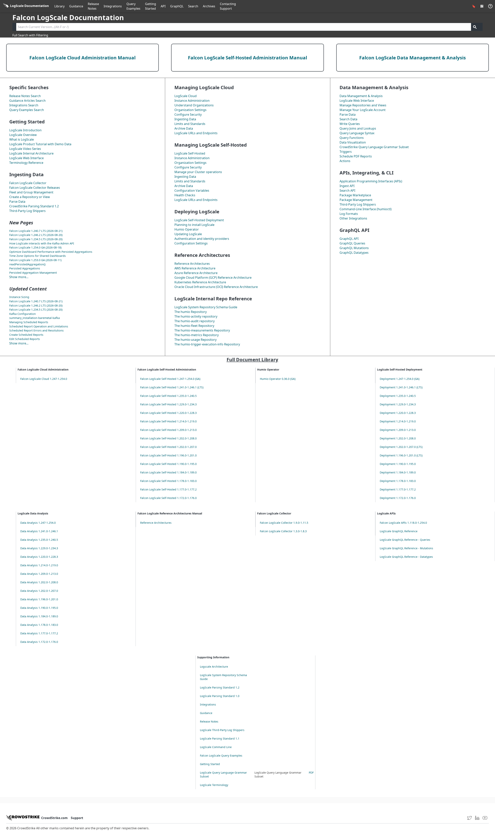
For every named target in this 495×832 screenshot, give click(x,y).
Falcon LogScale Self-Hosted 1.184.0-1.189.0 (168, 472)
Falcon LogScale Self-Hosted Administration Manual (247, 57)
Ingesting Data (185, 119)
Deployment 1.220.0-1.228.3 (398, 413)
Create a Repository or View (29, 197)
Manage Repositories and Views (363, 105)
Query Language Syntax (357, 133)
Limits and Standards (189, 124)
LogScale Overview (23, 135)
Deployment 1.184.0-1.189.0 (398, 472)
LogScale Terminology (214, 785)
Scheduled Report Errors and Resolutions (36, 330)
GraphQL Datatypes (354, 252)
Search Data (348, 119)
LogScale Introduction (25, 130)
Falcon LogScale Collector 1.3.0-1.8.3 (283, 531)
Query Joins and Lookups (358, 128)
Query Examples (133, 6)
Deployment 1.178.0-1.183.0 (398, 481)
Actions (345, 161)
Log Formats (349, 214)
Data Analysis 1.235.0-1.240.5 (39, 540)
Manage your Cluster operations (198, 172)
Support (77, 818)
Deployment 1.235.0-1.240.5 (398, 396)
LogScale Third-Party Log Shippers (222, 730)
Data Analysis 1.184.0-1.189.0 (39, 616)
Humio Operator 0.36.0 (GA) (277, 379)
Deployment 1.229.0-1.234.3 (398, 404)
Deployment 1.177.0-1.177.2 (398, 489)
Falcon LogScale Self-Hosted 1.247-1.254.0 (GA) (170, 379)
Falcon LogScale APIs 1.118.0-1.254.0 (403, 522)
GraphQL (176, 6)
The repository (195, 316)
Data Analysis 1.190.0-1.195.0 (39, 608)
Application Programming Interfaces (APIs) (371, 181)
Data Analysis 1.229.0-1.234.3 (39, 548)
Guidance (76, 6)
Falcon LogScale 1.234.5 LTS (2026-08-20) (35, 239)
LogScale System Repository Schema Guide (205, 307)
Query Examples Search (26, 110)
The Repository (190, 312)
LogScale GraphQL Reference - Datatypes (406, 557)
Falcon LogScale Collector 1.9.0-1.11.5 (284, 522)
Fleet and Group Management (31, 192)
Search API (347, 190)
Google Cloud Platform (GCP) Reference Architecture (213, 277)
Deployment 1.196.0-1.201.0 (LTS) (401, 455)
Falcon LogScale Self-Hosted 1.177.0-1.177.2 (168, 489)
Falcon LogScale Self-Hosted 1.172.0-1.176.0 (168, 498)
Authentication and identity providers (201, 239)
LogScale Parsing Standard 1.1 (219, 738)
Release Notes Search (25, 96)
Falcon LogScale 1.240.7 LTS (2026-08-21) (35, 231)
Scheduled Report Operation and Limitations (38, 326)
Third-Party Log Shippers (27, 211)
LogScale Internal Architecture (31, 153)
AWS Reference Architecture (194, 268)
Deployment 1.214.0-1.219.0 (398, 421)
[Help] (490, 6)
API (163, 6)
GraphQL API (349, 239)
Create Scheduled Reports (26, 335)
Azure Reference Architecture (196, 273)
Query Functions (352, 138)
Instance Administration (192, 100)
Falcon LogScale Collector (27, 183)
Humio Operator (186, 229)
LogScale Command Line (216, 747)
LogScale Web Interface (26, 158)
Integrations (113, 6)
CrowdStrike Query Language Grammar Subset (374, 147)
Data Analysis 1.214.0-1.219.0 (39, 565)
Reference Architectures (192, 263)
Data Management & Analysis (361, 96)
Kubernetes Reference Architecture (200, 282)
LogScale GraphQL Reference (398, 531)
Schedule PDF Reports (356, 156)
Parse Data (17, 201)
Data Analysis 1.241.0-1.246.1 (39, 531)
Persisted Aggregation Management (33, 272)
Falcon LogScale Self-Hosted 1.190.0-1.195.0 (168, 464)
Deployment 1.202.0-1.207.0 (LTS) (401, 447)
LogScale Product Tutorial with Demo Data (40, 144)
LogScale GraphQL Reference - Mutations (406, 548)
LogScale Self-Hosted (189, 153)
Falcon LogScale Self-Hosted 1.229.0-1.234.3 (168, 404)
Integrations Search (23, 105)
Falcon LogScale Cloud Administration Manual (82, 57)
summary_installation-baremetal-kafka (34, 318)
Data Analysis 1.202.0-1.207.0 (39, 591)
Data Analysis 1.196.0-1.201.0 (39, 599)
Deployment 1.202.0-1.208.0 (398, 438)
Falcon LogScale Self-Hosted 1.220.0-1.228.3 (168, 413)
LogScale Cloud (185, 96)
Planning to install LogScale (194, 225)
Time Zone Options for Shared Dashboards (37, 256)
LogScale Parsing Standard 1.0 (219, 696)
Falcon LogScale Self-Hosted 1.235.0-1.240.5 (168, 396)
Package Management (356, 200)
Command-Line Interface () (366, 209)
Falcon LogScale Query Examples (221, 755)
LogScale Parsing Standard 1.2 (219, 687)
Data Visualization (353, 142)
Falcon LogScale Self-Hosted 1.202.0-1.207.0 (168, 447)
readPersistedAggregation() (27, 264)
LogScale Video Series (25, 149)
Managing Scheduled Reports (28, 322)
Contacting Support (228, 6)
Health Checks (184, 195)
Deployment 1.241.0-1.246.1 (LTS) (401, 387)
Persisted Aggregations (24, 268)
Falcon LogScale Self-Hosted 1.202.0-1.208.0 (168, 438)
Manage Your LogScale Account (363, 110)
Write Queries (350, 124)
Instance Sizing (19, 297)
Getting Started (150, 6)
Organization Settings (190, 110)
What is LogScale (21, 139)
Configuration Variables (191, 190)
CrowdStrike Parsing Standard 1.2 (34, 206)
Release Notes (93, 6)
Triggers (346, 151)
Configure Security (188, 114)
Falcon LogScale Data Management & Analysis (412, 57)
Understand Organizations (194, 105)
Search (193, 6)
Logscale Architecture (214, 666)
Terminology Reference (26, 163)
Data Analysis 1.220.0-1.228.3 (39, 557)
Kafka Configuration (22, 314)
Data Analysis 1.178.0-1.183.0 (39, 625)
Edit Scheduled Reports (24, 339)
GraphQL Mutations (354, 248)
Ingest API (347, 186)
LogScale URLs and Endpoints (196, 133)
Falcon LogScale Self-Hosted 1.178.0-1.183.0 (168, 481)
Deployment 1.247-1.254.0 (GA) (399, 379)
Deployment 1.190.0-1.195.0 (398, 464)
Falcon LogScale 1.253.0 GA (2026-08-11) (35, 260)
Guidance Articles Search (27, 100)
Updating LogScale (188, 234)
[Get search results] (475, 27)
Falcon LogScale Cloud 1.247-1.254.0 (43, 379)
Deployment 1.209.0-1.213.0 (398, 430)
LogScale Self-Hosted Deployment (199, 220)
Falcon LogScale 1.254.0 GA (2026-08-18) (35, 247)
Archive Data (183, 128)
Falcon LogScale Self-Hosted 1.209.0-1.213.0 (168, 430)
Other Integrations (353, 218)
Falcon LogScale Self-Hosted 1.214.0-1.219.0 (168, 421)
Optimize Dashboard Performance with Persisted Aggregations (50, 252)
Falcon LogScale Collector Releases (34, 187)
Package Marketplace (355, 195)
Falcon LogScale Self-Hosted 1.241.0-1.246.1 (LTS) (171, 387)
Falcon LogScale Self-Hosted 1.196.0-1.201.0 (168, 455)
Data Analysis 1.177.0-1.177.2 (39, 633)
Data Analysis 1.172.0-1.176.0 (39, 642)
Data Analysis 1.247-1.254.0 (38, 522)
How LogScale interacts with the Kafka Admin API (41, 243)
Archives (209, 6)
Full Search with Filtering (30, 35)
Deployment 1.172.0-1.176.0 (398, 498)
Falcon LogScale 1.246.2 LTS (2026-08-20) (35, 235)
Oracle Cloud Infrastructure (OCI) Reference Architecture (216, 287)
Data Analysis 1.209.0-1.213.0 (39, 574)
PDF (311, 772)
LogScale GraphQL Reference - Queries (405, 540)
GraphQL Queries (352, 243)
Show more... (18, 277)
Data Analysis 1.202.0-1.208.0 (39, 582)
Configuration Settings (191, 243)
